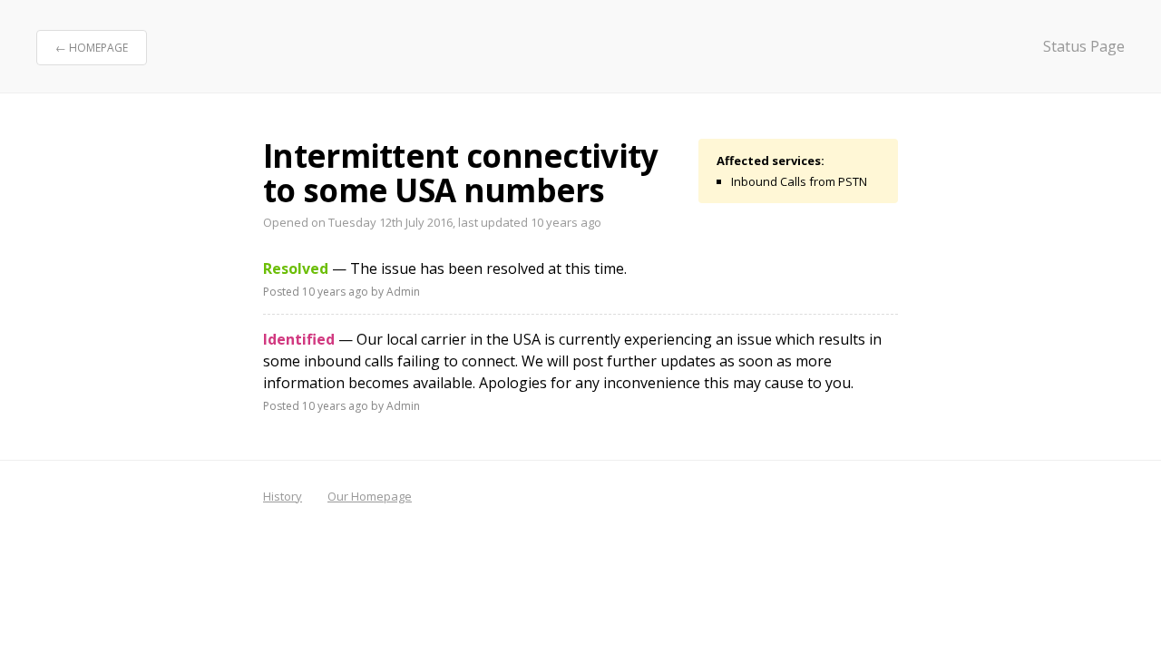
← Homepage (91, 47)
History (282, 496)
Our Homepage (369, 496)
